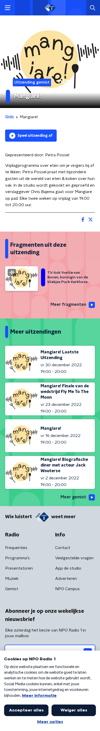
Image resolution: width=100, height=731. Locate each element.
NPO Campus (67, 589)
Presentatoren (19, 568)
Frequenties (16, 548)
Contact (62, 548)
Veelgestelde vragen (74, 558)
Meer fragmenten (68, 305)
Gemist (11, 589)
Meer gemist (73, 497)
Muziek (11, 579)
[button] (8, 8)
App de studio (68, 568)
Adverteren (66, 579)
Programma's (17, 558)
